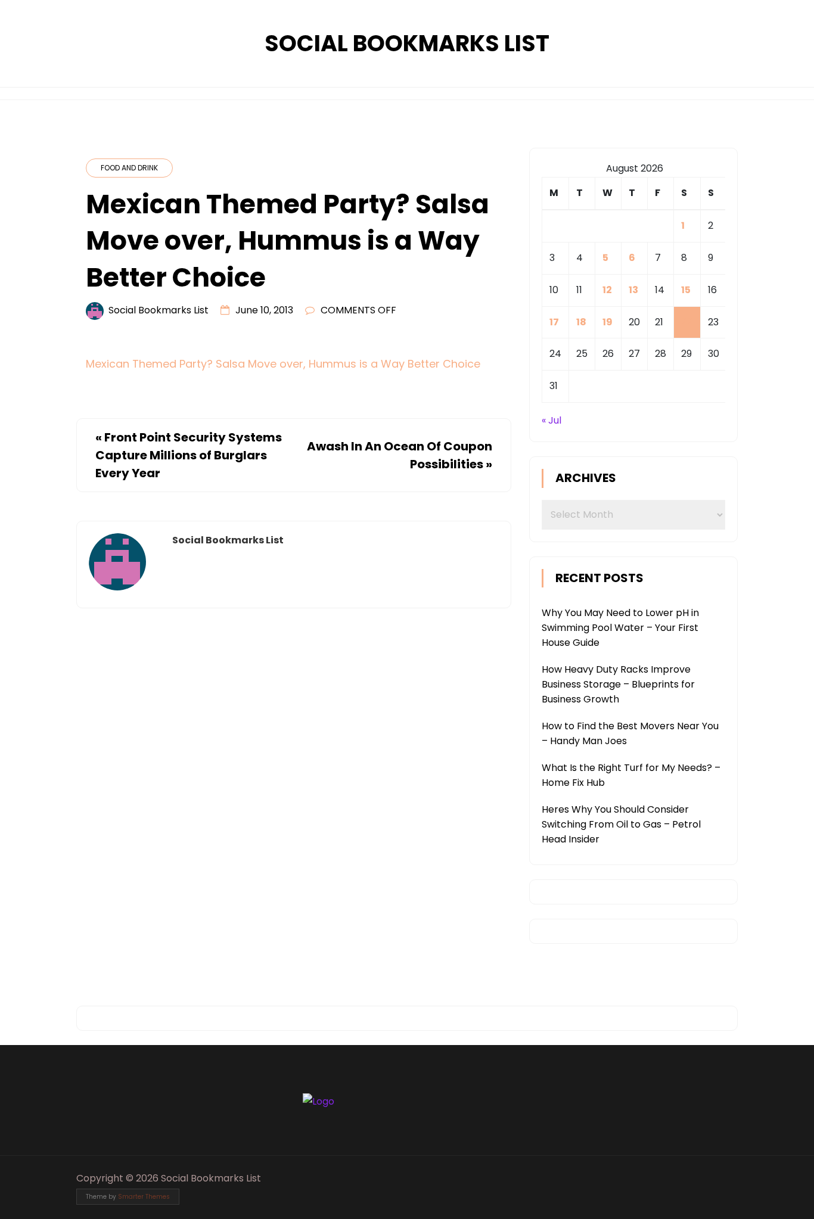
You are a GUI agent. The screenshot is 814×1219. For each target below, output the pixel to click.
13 (633, 290)
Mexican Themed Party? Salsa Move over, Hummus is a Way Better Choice (283, 363)
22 (687, 322)
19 (607, 322)
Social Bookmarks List (407, 43)
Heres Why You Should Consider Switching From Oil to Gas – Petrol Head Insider (621, 824)
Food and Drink (129, 168)
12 (607, 290)
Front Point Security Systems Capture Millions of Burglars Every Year (188, 455)
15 (686, 290)
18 (581, 322)
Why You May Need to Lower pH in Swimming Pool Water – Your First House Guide (620, 627)
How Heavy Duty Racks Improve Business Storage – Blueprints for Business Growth (618, 684)
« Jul (551, 420)
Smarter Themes (144, 1196)
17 (554, 322)
